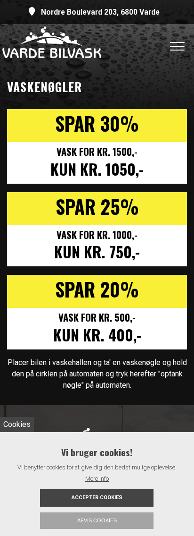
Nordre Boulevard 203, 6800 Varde (100, 12)
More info (97, 478)
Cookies (17, 424)
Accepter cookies (97, 497)
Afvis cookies (97, 520)
